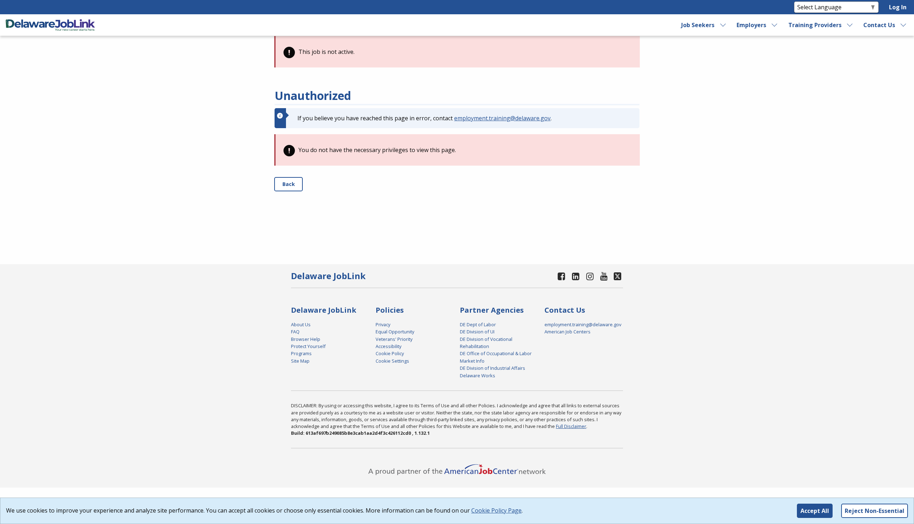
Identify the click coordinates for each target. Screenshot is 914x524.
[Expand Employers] (774, 25)
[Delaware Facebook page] (562, 276)
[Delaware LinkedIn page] (576, 276)
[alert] (457, 51)
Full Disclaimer (571, 426)
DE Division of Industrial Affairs (492, 368)
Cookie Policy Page (496, 510)
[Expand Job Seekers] (723, 25)
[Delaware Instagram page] (590, 276)
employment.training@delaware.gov (502, 118)
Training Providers (815, 25)
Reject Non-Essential (874, 511)
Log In (898, 7)
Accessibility (388, 346)
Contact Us (879, 25)
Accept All (814, 511)
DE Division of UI (477, 331)
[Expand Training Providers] (850, 25)
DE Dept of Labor (478, 324)
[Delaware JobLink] (50, 25)
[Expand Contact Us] (903, 25)
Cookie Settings (392, 361)
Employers (751, 25)
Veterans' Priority (394, 339)
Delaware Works (477, 375)
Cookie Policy (390, 353)
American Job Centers (567, 331)
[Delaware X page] (617, 276)
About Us (301, 324)
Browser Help (305, 339)
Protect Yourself (308, 346)
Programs (301, 353)
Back (288, 184)
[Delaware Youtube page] (604, 276)
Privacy (383, 324)
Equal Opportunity (395, 331)
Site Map (300, 361)
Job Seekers (697, 25)
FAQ (295, 331)
